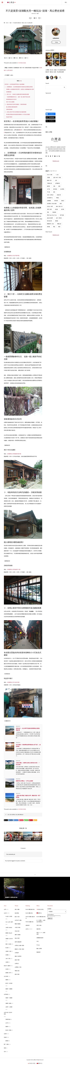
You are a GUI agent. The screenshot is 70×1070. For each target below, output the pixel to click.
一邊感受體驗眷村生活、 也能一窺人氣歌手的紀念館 (18, 96)
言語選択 (49, 908)
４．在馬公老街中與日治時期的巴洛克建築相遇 (15, 111)
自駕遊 (56, 209)
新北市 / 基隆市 (7, 965)
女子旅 (48, 189)
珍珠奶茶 (56, 200)
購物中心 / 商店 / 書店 (19, 949)
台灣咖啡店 (57, 183)
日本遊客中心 (50, 197)
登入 (66, 2)
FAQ (37, 941)
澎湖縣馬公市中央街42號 (13, 682)
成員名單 (27, 925)
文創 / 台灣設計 (50, 194)
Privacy (38, 945)
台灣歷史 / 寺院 (18, 967)
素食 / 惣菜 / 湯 (59, 206)
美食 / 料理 (17, 938)
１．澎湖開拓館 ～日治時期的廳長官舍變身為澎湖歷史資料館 (19, 86)
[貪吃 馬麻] (51, 77)
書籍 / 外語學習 (18, 956)
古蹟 (10, 814)
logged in (13, 860)
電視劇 (56, 220)
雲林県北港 (8, 1019)
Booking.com (56, 161)
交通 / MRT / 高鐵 (57, 177)
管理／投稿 (39, 925)
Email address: (50, 914)
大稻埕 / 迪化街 (9, 927)
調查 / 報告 (17, 974)
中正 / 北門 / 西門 (9, 922)
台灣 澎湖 (9, 70)
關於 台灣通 (39, 948)
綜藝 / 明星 (17, 959)
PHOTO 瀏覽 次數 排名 (30, 917)
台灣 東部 (6, 994)
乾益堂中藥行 (9, 117)
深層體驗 (49, 200)
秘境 (61, 203)
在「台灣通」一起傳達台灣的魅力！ (41, 921)
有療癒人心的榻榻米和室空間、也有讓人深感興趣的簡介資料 (20, 89)
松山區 (7, 947)
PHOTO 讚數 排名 (29, 921)
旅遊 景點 (17, 913)
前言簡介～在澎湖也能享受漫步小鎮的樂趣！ (15, 84)
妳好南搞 (55, 189)
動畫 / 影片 (49, 180)
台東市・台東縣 (9, 1006)
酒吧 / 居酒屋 (17, 934)
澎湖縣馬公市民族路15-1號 (13, 569)
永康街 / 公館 (8, 951)
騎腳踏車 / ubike (50, 223)
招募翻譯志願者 (40, 937)
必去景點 (62, 189)
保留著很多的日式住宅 (11, 99)
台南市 (5, 1033)
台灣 (5, 909)
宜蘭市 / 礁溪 (8, 1003)
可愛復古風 (49, 183)
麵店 (59, 226)
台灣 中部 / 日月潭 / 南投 (8, 1013)
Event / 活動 (49, 174)
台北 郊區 (6, 976)
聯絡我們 (38, 952)
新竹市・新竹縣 (9, 983)
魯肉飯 (48, 226)
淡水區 (7, 969)
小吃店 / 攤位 (17, 927)
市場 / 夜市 (17, 931)
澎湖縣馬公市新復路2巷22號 (14, 453)
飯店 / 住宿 (17, 916)
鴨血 (54, 226)
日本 (5, 1051)
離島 (20, 129)
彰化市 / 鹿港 (8, 1030)
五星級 (48, 177)
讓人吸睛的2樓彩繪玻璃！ (12, 106)
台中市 (7, 1022)
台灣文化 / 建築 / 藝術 (19, 945)
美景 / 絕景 (49, 209)
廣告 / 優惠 (17, 909)
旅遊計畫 (59, 194)
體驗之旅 (21, 814)
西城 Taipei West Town (52, 215)
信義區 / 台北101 (9, 938)
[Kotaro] (56, 77)
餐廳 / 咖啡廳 (17, 923)
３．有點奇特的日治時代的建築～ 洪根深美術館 (15, 104)
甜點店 (62, 200)
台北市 (5, 913)
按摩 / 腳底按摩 (18, 941)
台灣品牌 (17, 952)
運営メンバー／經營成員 (41, 933)
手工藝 (48, 192)
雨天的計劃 (49, 220)
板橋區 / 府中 (8, 972)
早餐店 (57, 197)
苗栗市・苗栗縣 (9, 988)
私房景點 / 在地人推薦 (16, 814)
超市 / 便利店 (59, 218)
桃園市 (7, 979)
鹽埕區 (7, 1040)
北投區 (7, 962)
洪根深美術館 (9, 109)
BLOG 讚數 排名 (29, 913)
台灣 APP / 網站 (18, 920)
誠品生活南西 (50, 218)
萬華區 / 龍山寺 (9, 933)
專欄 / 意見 (17, 970)
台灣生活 (17, 963)
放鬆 (54, 192)
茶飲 (48, 212)
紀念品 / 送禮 (50, 206)
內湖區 (7, 954)
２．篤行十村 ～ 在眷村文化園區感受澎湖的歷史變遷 (17, 94)
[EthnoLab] (60, 77)
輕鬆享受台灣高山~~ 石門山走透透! (24, 780)
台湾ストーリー (29, 929)
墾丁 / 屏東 (6, 1044)
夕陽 (54, 186)
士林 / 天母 (8, 958)
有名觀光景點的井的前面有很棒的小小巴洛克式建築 (18, 114)
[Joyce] (47, 77)
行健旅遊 (54, 212)
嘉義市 (7, 1026)
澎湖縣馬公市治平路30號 (13, 255)
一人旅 (8, 814)
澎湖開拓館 (8, 91)
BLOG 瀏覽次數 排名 (30, 909)
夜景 (59, 186)
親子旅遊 (62, 215)
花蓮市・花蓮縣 (9, 997)
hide (20, 80)
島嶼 (37, 13)
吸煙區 (48, 186)
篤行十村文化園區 (10, 101)
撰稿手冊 (38, 929)
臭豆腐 (62, 209)
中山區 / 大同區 (9, 916)
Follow (56, 42)
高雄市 (5, 1037)
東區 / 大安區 (8, 944)
